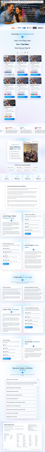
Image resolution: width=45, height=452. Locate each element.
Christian (11, 438)
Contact (8, 449)
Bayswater (36, 439)
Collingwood (18, 436)
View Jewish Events (27, 233)
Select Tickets (22, 74)
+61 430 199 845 (32, 429)
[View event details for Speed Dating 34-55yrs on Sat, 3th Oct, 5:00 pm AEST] (22, 80)
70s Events (5, 438)
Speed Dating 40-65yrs (35, 63)
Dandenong (30, 440)
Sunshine (24, 442)
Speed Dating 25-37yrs (9, 107)
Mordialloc (30, 441)
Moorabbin (36, 441)
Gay (10, 439)
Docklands (36, 436)
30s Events (5, 436)
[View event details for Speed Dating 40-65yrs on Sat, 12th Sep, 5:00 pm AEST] (35, 58)
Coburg (17, 439)
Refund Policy (5, 449)
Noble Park (18, 444)
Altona (17, 442)
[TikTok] (22, 52)
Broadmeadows (24, 443)
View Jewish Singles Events (6, 358)
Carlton (17, 443)
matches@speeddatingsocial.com (33, 430)
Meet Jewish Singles (5, 263)
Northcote (36, 437)
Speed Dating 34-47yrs (9, 85)
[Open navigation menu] (42, 2)
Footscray (24, 437)
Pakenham (18, 441)
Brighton (24, 438)
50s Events (5, 437)
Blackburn (18, 440)
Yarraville (30, 442)
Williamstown (24, 444)
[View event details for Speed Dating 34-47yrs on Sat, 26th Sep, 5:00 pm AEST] (9, 80)
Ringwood (30, 439)
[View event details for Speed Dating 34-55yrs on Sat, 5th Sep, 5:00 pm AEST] (22, 58)
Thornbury (18, 438)
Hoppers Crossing (31, 443)
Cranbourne (36, 440)
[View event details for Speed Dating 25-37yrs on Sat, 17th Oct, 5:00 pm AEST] (9, 103)
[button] (22, 131)
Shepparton (30, 444)
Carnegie (36, 443)
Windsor (36, 442)
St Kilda (30, 436)
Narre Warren (24, 440)
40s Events (11, 436)
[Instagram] (17, 52)
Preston (17, 437)
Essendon (30, 437)
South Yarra (24, 436)
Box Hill (30, 438)
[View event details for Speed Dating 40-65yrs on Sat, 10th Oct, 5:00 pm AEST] (35, 80)
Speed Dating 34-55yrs (22, 63)
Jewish (5, 440)
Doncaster (24, 439)
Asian (4, 439)
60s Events (11, 437)
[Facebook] (20, 52)
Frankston (24, 441)
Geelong (36, 444)
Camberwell (36, 438)
